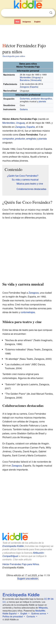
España (34, 86)
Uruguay (36, 77)
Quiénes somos (38, 613)
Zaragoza (24, 86)
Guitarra (24, 109)
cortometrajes (28, 312)
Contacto (31, 616)
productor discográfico (41, 98)
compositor (8, 138)
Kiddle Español (10, 613)
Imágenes (27, 21)
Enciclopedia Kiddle (13, 546)
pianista (42, 101)
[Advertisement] (28, 33)
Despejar (44, 12)
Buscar (51, 12)
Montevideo (25, 77)
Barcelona (25, 80)
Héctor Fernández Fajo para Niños (20, 564)
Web (17, 21)
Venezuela (36, 80)
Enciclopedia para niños (14, 56)
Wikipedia (43, 607)
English (37, 21)
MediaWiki (40, 610)
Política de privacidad (13, 616)
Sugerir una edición (27, 578)
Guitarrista (25, 98)
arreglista (31, 138)
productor (20, 138)
